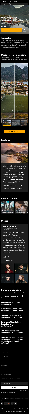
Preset (10, 7)
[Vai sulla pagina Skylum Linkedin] (20, 408)
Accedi (14, 1)
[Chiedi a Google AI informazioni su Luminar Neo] (15, 403)
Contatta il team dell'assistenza (12, 296)
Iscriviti (14, 387)
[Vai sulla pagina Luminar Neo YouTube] (22, 408)
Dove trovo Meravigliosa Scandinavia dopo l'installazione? (14, 324)
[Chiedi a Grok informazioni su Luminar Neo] (12, 403)
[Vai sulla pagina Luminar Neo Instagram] (17, 408)
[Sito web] (9, 257)
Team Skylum (10, 23)
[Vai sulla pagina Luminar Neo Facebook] (15, 408)
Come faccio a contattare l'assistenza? (14, 303)
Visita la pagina (9, 260)
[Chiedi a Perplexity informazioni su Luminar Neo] (5, 403)
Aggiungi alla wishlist (8, 205)
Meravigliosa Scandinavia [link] (18, 7)
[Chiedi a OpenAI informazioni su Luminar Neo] (2, 403)
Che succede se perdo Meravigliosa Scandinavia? (14, 332)
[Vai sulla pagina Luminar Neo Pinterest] (27, 408)
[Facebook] (4, 257)
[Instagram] (6, 257)
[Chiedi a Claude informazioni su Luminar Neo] (8, 403)
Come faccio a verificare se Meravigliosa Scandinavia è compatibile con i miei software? (14, 340)
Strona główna (4, 7)
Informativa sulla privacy (10, 392)
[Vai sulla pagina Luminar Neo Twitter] (25, 408)
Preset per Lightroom (7, 212)
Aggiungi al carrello (11, 30)
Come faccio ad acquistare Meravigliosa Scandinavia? (14, 310)
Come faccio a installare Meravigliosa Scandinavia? (14, 316)
